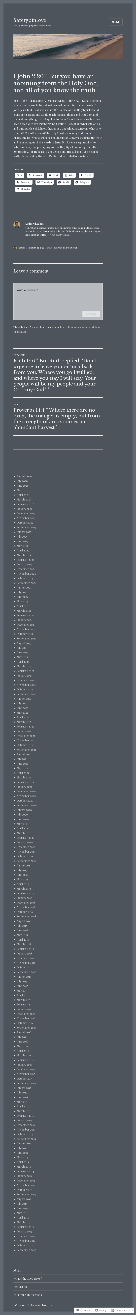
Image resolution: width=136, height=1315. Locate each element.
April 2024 (23, 606)
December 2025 (26, 513)
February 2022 (25, 726)
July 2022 (22, 703)
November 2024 (26, 573)
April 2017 (23, 995)
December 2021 (26, 735)
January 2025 (24, 564)
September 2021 (26, 749)
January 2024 (25, 620)
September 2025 (26, 527)
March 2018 (24, 944)
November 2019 (26, 851)
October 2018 (25, 911)
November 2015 (26, 1074)
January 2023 (24, 675)
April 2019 (23, 884)
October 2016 (25, 1023)
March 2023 (24, 666)
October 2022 (25, 689)
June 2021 (22, 763)
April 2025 (23, 550)
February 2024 (25, 615)
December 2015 (26, 1069)
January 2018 (24, 953)
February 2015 (25, 1115)
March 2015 (24, 1111)
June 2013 (22, 1208)
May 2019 (22, 879)
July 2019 (22, 870)
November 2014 (26, 1129)
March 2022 (24, 722)
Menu (116, 22)
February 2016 (25, 1060)
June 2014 (22, 1152)
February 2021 (25, 782)
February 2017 (25, 1004)
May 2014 (22, 1157)
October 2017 (24, 967)
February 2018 (25, 949)
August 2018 (24, 921)
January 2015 (24, 1120)
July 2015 (22, 1092)
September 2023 (26, 638)
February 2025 (25, 559)
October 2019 (25, 856)
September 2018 (26, 916)
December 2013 (26, 1180)
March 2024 (24, 610)
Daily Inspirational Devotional (62, 247)
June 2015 (22, 1097)
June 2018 (22, 930)
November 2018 (26, 907)
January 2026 (25, 508)
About (17, 1270)
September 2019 (26, 860)
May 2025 (22, 545)
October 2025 (25, 522)
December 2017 (26, 958)
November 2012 (26, 1240)
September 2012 (26, 1250)
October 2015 (25, 1078)
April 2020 (23, 828)
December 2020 (26, 791)
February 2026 (25, 504)
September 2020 (27, 805)
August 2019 (24, 865)
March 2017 (23, 999)
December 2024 (26, 569)
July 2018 (22, 925)
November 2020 (26, 796)
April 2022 (23, 717)
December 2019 (26, 847)
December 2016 (26, 1013)
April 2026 (23, 495)
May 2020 (22, 823)
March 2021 (24, 777)
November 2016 (26, 1018)
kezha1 (22, 247)
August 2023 (24, 643)
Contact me (20, 1286)
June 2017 (22, 986)
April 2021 (23, 772)
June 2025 (22, 541)
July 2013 (22, 1203)
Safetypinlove (29, 20)
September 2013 (26, 1194)
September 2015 (26, 1083)
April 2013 (23, 1217)
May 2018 (22, 935)
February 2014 (25, 1171)
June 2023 (22, 652)
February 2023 (25, 671)
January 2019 (24, 898)
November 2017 (26, 962)
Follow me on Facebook (27, 1294)
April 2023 (23, 661)
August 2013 (24, 1199)
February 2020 (25, 837)
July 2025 (22, 536)
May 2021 (22, 768)
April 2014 (23, 1162)
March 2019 (24, 888)
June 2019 (22, 874)
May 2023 (22, 657)
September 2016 (26, 1027)
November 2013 (26, 1185)
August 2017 (24, 976)
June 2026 (23, 485)
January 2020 (25, 842)
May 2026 (22, 490)
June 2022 (22, 708)
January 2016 (24, 1064)
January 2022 (24, 731)
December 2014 (26, 1125)
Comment (91, 314)
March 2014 (24, 1166)
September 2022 (26, 694)
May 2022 (22, 712)
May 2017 (22, 990)
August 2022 (24, 698)
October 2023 (25, 633)
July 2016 (22, 1037)
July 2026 (22, 481)
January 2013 (24, 1231)
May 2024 (22, 601)
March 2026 (24, 499)
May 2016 (22, 1046)
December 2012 (26, 1236)
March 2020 (24, 833)
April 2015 (23, 1106)
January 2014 (24, 1176)
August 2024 (24, 587)
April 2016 (23, 1050)
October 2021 (25, 745)
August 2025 (24, 532)
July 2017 (22, 981)
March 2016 (24, 1055)
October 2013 (25, 1189)
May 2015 (22, 1101)
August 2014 (24, 1143)
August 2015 (24, 1087)
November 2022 (26, 684)
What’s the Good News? (27, 1278)
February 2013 (25, 1226)
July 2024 (22, 592)
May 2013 (22, 1213)
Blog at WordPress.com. (42, 1305)
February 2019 (25, 893)
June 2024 (23, 596)
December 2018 (26, 902)
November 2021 (26, 740)
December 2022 (26, 680)
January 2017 (24, 1009)
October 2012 (25, 1245)
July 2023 (22, 647)
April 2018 (23, 939)
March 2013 (24, 1222)
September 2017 (26, 972)
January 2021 (24, 786)
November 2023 (26, 629)
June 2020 (23, 819)
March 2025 (24, 555)
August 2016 (24, 1032)
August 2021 (24, 754)
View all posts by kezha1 (58, 234)
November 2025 (26, 518)
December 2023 (26, 624)
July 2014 (22, 1148)
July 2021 (22, 759)
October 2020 (25, 800)
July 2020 (22, 814)
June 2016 (22, 1041)
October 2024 (25, 578)
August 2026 (24, 476)
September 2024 (26, 583)
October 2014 (25, 1134)
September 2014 (26, 1138)
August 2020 (24, 810)
